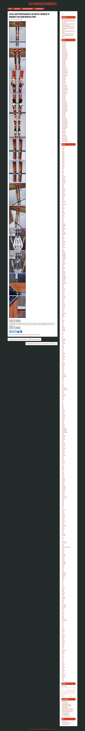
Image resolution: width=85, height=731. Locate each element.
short (63, 552)
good (63, 351)
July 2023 (63, 95)
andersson (64, 189)
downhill (63, 281)
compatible (64, 255)
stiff (62, 582)
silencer (63, 558)
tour (62, 627)
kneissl (63, 390)
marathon (63, 415)
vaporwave (64, 650)
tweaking (63, 636)
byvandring (64, 232)
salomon (63, 541)
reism (63, 512)
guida (63, 357)
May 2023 (64, 98)
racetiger (26, 334)
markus (63, 417)
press (63, 492)
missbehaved (64, 429)
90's (62, 173)
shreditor (63, 554)
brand (63, 222)
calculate (63, 234)
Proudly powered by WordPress (36, 729)
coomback (64, 258)
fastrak (63, 314)
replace (63, 519)
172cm (63, 162)
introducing (64, 374)
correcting (64, 262)
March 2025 (64, 66)
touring (63, 628)
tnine (63, 625)
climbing (63, 251)
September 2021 (65, 126)
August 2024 (64, 76)
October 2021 (64, 125)
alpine (63, 186)
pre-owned (64, 486)
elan (63, 294)
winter (39, 334)
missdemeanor (64, 432)
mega (63, 420)
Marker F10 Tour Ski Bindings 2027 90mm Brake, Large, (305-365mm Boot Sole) (68, 28)
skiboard (63, 564)
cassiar (63, 238)
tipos (63, 623)
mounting (63, 445)
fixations (63, 327)
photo (63, 472)
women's (63, 674)
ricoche (63, 528)
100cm (63, 146)
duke (63, 285)
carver (63, 237)
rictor (63, 529)
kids (62, 386)
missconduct (64, 430)
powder (63, 485)
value (63, 648)
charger (63, 242)
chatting (63, 244)
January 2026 (64, 52)
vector (63, 651)
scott (63, 544)
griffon (63, 354)
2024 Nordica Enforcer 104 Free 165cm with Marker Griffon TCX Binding (68, 35)
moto (63, 440)
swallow (63, 598)
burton (63, 231)
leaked (63, 396)
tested (63, 611)
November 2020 (65, 141)
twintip (63, 637)
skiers (63, 565)
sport (34, 334)
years (63, 679)
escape (63, 303)
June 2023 (64, 96)
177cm (63, 163)
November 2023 (65, 89)
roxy (62, 537)
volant (63, 657)
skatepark (63, 561)
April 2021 (64, 134)
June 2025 (64, 62)
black (63, 215)
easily (63, 291)
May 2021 (64, 132)
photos (63, 475)
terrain (63, 608)
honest (63, 366)
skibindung (64, 562)
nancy (63, 449)
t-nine (63, 601)
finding (63, 320)
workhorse (64, 676)
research (63, 521)
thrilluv (63, 617)
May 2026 (64, 46)
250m (63, 168)
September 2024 (65, 75)
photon (63, 473)
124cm (63, 153)
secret (63, 545)
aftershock (64, 182)
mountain (63, 443)
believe (63, 208)
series (63, 549)
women (63, 673)
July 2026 (63, 43)
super (63, 595)
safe (62, 538)
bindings (23, 334)
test (62, 610)
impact (63, 369)
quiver (63, 502)
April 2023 (64, 99)
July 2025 (63, 60)
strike (63, 590)
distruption (64, 278)
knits (63, 392)
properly (63, 498)
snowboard (64, 572)
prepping (63, 491)
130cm (63, 156)
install (63, 373)
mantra (63, 413)
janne (63, 377)
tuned (63, 634)
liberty (63, 399)
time (62, 621)
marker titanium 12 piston (66, 704)
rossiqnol (63, 535)
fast (62, 311)
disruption (64, 275)
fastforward (64, 313)
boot (63, 219)
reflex (63, 511)
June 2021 (64, 131)
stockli (63, 587)
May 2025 (64, 63)
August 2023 (64, 93)
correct (63, 261)
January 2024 (64, 86)
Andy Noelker (52, 729)
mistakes (63, 435)
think (63, 615)
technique (64, 604)
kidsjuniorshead (65, 389)
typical (63, 638)
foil (62, 331)
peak (63, 468)
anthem (63, 191)
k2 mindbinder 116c (65, 714)
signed (63, 557)
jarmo (63, 379)
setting (63, 551)
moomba (63, 439)
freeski (63, 341)
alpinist (63, 188)
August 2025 (64, 59)
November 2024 (65, 72)
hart (62, 360)
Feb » (71, 696)
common (63, 254)
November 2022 (65, 106)
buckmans (64, 228)
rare (62, 506)
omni (63, 458)
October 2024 (64, 73)
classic (63, 250)
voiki (63, 656)
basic (63, 205)
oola (63, 459)
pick (62, 476)
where (63, 666)
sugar (63, 594)
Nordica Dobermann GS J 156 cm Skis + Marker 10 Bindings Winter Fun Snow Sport (69, 21)
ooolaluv (63, 462)
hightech (63, 363)
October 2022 (64, 108)
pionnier (63, 479)
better (63, 211)
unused (63, 644)
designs (63, 267)
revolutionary (64, 525)
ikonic (63, 367)
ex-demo (63, 304)
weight (63, 664)
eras (63, 301)
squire (63, 578)
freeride (63, 340)
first (62, 323)
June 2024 (64, 79)
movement (64, 448)
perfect (63, 469)
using (63, 647)
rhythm (63, 526)
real (62, 508)
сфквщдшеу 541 (65, 701)
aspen (63, 196)
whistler (63, 667)
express (63, 308)
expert (63, 307)
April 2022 (64, 116)
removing (63, 515)
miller (63, 426)
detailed (63, 268)
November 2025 (65, 55)
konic (63, 393)
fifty (62, 317)
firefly (63, 321)
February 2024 (64, 85)
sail (62, 539)
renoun (63, 518)
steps (63, 581)
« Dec (63, 696)
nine (63, 452)
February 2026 (64, 50)
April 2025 (64, 65)
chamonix (63, 241)
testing (63, 613)
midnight (63, 425)
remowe (63, 516)
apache (63, 192)
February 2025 (64, 68)
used (63, 646)
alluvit (63, 184)
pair (62, 465)
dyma (63, 287)
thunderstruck (64, 620)
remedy (63, 514)
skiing (63, 567)
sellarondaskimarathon (66, 547)
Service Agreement (39, 8)
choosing (63, 247)
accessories (64, 176)
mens (63, 423)
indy (62, 370)
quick (63, 501)
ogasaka (63, 455)
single (63, 559)
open (63, 463)
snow (32, 334)
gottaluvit (63, 353)
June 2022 (64, 113)
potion (63, 483)
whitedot (63, 670)
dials (63, 270)
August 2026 (64, 42)
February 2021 (64, 136)
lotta (62, 406)
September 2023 (65, 92)
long (63, 403)
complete (63, 257)
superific (63, 597)
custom (63, 264)
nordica (63, 453)
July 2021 (63, 129)
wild (62, 671)
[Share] (18, 332)
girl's (63, 350)
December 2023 (65, 88)
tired (63, 624)
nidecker (63, 450)
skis (62, 568)
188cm (63, 166)
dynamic (63, 288)
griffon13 (63, 356)
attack (63, 199)
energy (63, 300)
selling (63, 548)
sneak (63, 571)
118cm (63, 152)
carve (63, 235)
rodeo (63, 532)
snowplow (64, 574)
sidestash (63, 555)
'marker (20, 334)
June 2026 (64, 45)
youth (63, 680)
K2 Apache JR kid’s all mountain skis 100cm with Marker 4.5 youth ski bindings (24, 339)
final (62, 318)
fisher (63, 326)
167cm (63, 159)
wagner (63, 663)
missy (63, 433)
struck (63, 591)
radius (63, 505)
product (63, 495)
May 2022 (64, 115)
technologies (64, 605)
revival (63, 524)
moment (63, 436)
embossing (64, 295)
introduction (64, 376)
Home (10, 8)
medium (63, 419)
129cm (63, 155)
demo (63, 265)
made (63, 412)
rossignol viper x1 (65, 702)
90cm (63, 175)
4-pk (63, 169)
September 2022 (65, 109)
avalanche (64, 201)
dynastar (63, 290)
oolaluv (63, 460)
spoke (63, 577)
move (63, 446)
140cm (63, 158)
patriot (63, 466)
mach (63, 409)
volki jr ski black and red (66, 715)
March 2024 (64, 83)
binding (63, 212)
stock (63, 585)
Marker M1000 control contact (67, 711)
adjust (63, 178)
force (63, 333)
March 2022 (64, 118)
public (63, 499)
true (62, 633)
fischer (63, 324)
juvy (62, 383)
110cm (63, 148)
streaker (63, 588)
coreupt (63, 260)
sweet (63, 600)
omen (63, 456)
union (63, 643)
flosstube (63, 330)
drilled (63, 284)
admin (22, 19)
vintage (63, 653)
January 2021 (64, 138)
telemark (63, 607)
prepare (63, 489)
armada (63, 194)
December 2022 (65, 105)
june (63, 380)
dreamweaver (64, 283)
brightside (64, 225)
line (62, 400)
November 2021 (65, 124)
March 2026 (64, 49)
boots (63, 221)
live (62, 402)
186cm (63, 165)
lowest (63, 407)
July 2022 (63, 112)
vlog (62, 654)
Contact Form (17, 8)
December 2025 (65, 53)
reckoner (63, 509)
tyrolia (63, 640)
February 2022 (64, 119)
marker (63, 416)
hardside (63, 359)
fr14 (62, 336)
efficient (63, 293)
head (63, 361)
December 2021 (65, 122)
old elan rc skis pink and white (67, 710)
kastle (63, 384)
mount (63, 442)
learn (63, 397)
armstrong (64, 195)
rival (62, 531)
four (62, 334)
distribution (64, 277)
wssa (63, 677)
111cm (63, 149)
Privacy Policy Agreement (27, 8)
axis (62, 202)
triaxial (63, 631)
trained (63, 630)
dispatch (63, 274)
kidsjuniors (64, 387)
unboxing (63, 641)
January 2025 (64, 69)
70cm (63, 171)
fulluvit (63, 346)
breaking (63, 224)
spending (63, 575)
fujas (63, 344)
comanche (64, 252)
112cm (63, 151)
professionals (64, 496)
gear (63, 349)
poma (63, 482)
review (63, 522)
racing (30, 334)
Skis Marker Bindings (42, 4)
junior (63, 382)
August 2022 (64, 111)
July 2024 (63, 78)
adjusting (63, 179)
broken (63, 227)
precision (63, 488)
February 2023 (64, 102)
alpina (63, 185)
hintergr (63, 364)
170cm (63, 161)
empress (63, 297)
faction (63, 310)
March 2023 (64, 101)
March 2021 (64, 135)
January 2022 (64, 121)
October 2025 (64, 56)
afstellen (63, 181)
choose (63, 245)
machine (63, 410)
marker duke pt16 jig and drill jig (68, 708)
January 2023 (64, 103)
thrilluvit (63, 618)
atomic (63, 198)
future (63, 347)
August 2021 (64, 128)
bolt (62, 218)
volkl (14, 334)
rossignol (63, 534)
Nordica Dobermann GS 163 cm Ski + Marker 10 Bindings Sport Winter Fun (41, 343)
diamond (63, 271)
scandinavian (64, 542)
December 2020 (65, 139)
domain (63, 280)
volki (63, 660)
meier (63, 422)
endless (63, 298)
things (63, 614)
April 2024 (64, 82)
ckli (62, 248)
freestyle (63, 343)
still (62, 584)
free (62, 337)
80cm (63, 172)
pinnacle (63, 478)
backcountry (64, 204)
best (62, 209)
